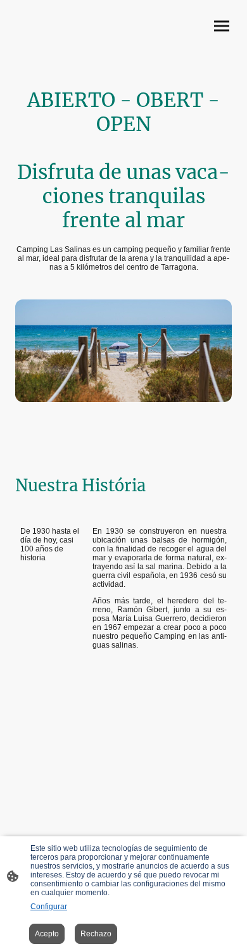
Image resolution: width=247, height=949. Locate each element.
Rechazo (95, 933)
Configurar (48, 906)
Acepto (47, 933)
